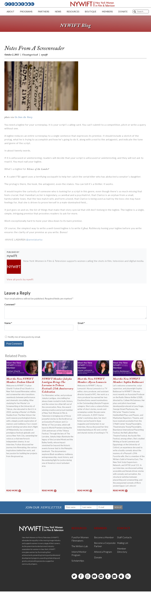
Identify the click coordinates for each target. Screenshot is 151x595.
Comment (9, 304)
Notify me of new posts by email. (24, 336)
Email (80, 323)
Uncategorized (30, 55)
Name (7, 323)
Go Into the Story (23, 117)
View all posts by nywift (20, 279)
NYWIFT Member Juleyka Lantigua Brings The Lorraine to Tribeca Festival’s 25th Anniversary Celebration (57, 385)
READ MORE (12, 490)
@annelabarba (34, 239)
